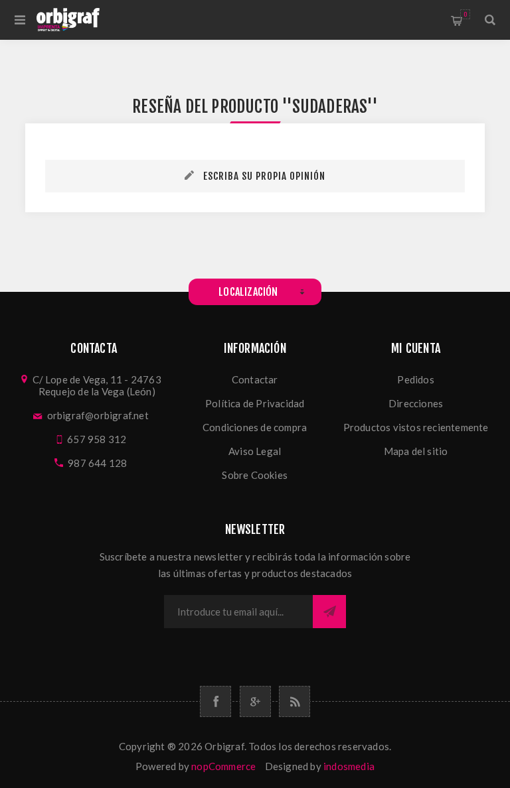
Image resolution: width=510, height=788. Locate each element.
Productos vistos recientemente (416, 427)
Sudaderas (329, 106)
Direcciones (415, 403)
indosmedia (349, 766)
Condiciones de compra (255, 427)
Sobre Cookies (255, 475)
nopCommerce (223, 766)
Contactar (255, 379)
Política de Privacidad (254, 403)
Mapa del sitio (416, 451)
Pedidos (415, 379)
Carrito (465, 14)
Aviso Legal (254, 451)
